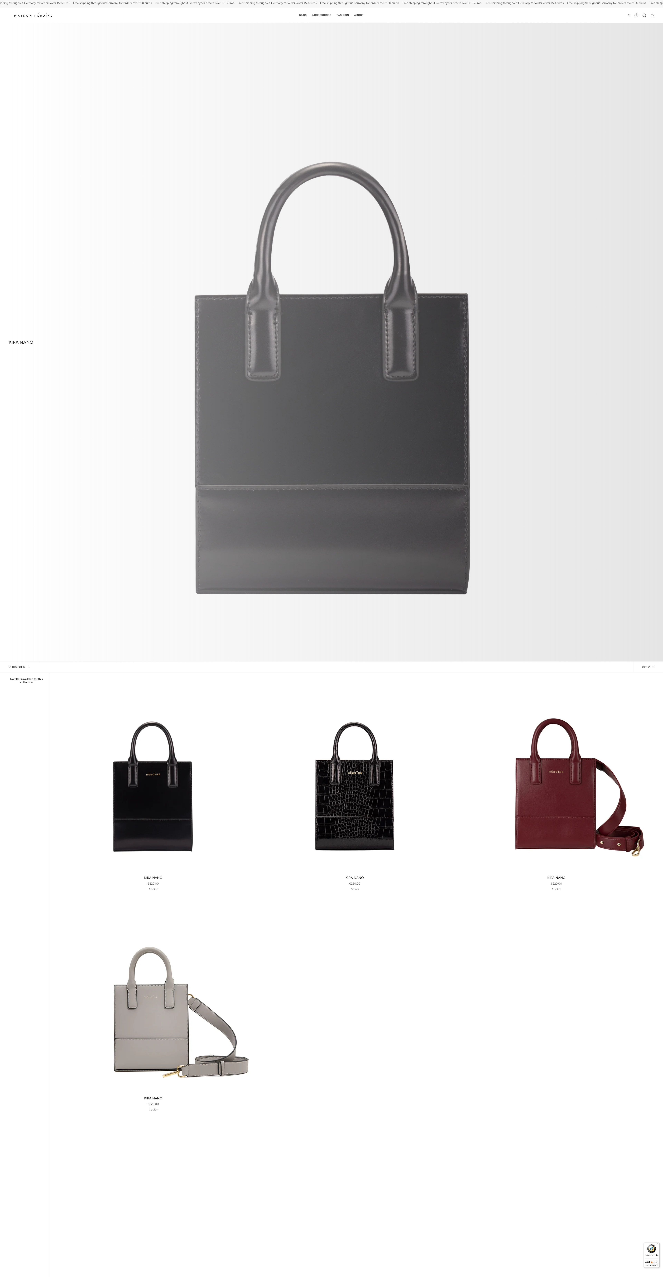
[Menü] (657, 1244)
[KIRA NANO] (153, 776)
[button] (303, 15)
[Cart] (652, 15)
